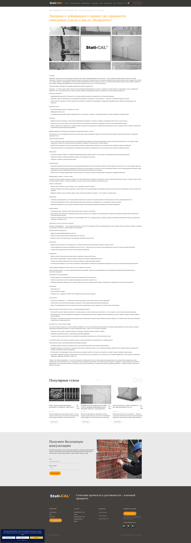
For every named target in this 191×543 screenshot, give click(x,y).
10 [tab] (122, 380)
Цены (75, 514)
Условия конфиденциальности (128, 534)
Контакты (119, 3)
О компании (95, 3)
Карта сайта (139, 534)
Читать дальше (54, 421)
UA (125, 5)
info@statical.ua (104, 518)
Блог (114, 3)
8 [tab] (116, 380)
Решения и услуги (79, 512)
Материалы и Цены (75, 3)
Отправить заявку (129, 513)
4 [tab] (106, 380)
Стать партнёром (55, 520)
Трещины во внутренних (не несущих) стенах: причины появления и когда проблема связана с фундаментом (94, 407)
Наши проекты (108, 3)
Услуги (67, 3)
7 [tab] (114, 380)
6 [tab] (111, 380)
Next (140, 380)
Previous (135, 380)
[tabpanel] (64, 403)
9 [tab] (119, 380)
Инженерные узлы (85, 3)
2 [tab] (101, 380)
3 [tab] (103, 380)
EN (124, 6)
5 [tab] (109, 380)
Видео (101, 3)
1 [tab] (98, 380)
